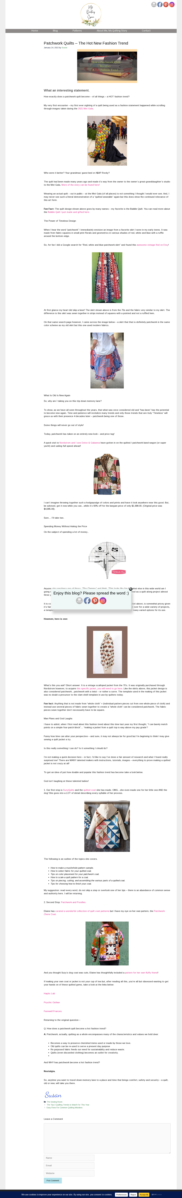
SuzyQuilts (68, 790)
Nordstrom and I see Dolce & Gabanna (80, 443)
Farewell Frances (53, 1011)
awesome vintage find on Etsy (152, 245)
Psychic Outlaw (52, 1002)
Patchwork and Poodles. (73, 902)
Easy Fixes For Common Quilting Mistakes (64, 1108)
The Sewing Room (54, 1102)
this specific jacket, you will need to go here (99, 688)
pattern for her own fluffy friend (141, 972)
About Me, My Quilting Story (112, 31)
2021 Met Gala (85, 108)
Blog (55, 31)
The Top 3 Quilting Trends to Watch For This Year (68, 1105)
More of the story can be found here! (81, 185)
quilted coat (89, 790)
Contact (146, 31)
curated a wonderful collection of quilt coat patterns (82, 911)
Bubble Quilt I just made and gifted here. (68, 212)
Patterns (77, 31)
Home (34, 31)
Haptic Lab (49, 993)
